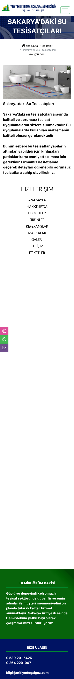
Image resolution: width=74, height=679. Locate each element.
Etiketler (47, 45)
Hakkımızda (37, 206)
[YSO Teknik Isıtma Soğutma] (29, 8)
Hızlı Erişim (37, 189)
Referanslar (37, 226)
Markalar (37, 233)
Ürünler (37, 219)
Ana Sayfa (37, 200)
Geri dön (39, 54)
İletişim (37, 246)
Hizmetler (37, 213)
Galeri (37, 239)
